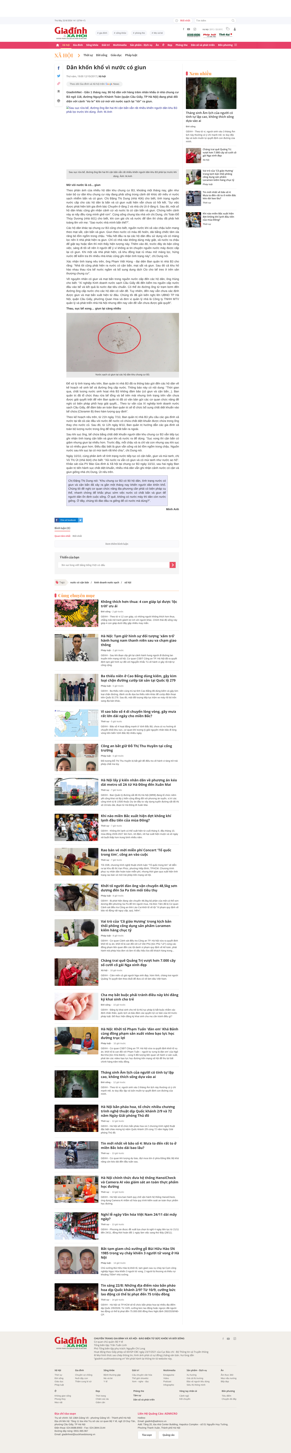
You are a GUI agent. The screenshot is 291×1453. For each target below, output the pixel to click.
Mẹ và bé (158, 33)
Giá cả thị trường (195, 1378)
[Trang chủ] (58, 45)
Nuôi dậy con (81, 1378)
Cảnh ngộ (184, 1396)
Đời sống (101, 55)
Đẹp (170, 45)
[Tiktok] (195, 29)
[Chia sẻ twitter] (58, 76)
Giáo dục (116, 55)
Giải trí (106, 45)
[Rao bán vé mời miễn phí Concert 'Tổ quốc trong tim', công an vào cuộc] (76, 861)
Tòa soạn (147, 1434)
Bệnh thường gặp (112, 1375)
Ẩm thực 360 (227, 1375)
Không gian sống (63, 1396)
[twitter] (80, 520)
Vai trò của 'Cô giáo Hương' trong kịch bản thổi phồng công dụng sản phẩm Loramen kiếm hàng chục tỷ (136, 925)
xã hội (127, 582)
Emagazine (168, 1375)
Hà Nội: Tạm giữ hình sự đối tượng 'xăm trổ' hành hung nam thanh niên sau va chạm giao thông (138, 640)
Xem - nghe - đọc (140, 1381)
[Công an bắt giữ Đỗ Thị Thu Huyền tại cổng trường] (76, 757)
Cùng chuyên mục (76, 595)
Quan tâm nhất (62, 536)
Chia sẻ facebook (68, 520)
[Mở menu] (235, 45)
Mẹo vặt (58, 1402)
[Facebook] (183, 29)
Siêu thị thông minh (196, 1385)
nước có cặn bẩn (79, 582)
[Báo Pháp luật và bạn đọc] (209, 35)
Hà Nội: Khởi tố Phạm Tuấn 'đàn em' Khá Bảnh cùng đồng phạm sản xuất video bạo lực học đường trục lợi (139, 1033)
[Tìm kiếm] (233, 20)
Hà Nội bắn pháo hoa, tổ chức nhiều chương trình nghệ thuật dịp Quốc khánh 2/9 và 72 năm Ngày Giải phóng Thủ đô (138, 1111)
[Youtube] (188, 29)
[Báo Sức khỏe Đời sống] (193, 35)
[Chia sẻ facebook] (58, 68)
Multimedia (120, 45)
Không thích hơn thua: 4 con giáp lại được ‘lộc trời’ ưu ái (139, 604)
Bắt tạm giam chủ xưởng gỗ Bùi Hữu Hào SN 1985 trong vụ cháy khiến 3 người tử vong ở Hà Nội (140, 1253)
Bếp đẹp (225, 1381)
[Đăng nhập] (234, 29)
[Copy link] (58, 83)
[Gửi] (173, 565)
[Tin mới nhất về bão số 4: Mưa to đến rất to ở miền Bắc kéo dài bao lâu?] (76, 1155)
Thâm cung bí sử (83, 1381)
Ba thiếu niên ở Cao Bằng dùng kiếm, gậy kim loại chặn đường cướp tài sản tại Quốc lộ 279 (138, 678)
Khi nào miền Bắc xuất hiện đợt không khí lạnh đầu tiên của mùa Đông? (136, 818)
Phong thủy (60, 1399)
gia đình (103, 33)
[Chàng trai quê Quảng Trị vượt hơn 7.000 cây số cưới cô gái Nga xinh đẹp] (76, 972)
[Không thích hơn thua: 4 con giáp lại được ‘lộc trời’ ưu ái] (76, 613)
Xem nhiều (200, 73)
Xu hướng (191, 1375)
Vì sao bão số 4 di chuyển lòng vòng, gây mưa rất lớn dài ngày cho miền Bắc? (138, 713)
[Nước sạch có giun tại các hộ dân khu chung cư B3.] (122, 342)
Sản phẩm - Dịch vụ (141, 45)
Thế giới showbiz (140, 1378)
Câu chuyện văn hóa (142, 1375)
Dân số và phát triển (203, 45)
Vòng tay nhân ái (188, 1391)
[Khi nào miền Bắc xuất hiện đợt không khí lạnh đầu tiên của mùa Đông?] (76, 827)
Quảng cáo (169, 1434)
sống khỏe (121, 33)
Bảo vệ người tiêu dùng (198, 1381)
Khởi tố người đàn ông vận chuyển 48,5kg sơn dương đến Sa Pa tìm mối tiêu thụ (139, 888)
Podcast (167, 1381)
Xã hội (66, 45)
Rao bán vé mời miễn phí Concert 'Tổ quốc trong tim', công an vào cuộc (136, 852)
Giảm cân (100, 1402)
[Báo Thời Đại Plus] (225, 35)
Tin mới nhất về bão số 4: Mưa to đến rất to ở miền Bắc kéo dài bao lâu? (138, 1145)
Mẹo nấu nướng (228, 1378)
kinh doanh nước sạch (106, 582)
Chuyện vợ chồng (83, 1375)
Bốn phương (225, 45)
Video (166, 1378)
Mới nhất (185, 20)
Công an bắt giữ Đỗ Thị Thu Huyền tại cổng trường (136, 748)
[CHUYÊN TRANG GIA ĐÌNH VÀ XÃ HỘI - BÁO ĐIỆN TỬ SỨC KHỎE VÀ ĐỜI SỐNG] (71, 33)
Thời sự (88, 55)
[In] (58, 101)
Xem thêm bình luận (116, 543)
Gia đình (78, 45)
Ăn (157, 45)
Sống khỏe (92, 45)
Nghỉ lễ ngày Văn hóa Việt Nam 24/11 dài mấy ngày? (139, 1216)
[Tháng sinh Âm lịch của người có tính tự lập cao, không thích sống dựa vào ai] (76, 1084)
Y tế (105, 1381)
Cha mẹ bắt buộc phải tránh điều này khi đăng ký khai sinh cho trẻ (139, 997)
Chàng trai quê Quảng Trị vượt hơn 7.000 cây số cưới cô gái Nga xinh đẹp (138, 962)
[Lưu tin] (58, 91)
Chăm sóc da (102, 1399)
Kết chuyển (184, 1399)
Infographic (168, 1385)
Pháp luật (131, 55)
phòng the (140, 33)
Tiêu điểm (226, 1396)
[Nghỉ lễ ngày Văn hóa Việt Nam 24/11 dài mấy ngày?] (76, 1226)
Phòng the (182, 45)
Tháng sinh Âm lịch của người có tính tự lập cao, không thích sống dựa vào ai (137, 1074)
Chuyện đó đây (229, 1399)
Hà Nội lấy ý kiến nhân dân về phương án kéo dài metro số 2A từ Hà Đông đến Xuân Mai (139, 782)
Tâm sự (137, 1395)
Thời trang (101, 1396)
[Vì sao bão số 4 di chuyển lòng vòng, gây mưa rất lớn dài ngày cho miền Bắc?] (76, 723)
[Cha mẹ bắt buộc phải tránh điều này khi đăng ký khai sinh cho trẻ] (76, 1006)
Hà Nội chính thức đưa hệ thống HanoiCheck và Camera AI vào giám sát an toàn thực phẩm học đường (139, 1182)
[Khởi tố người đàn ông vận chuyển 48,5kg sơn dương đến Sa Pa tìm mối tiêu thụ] (76, 897)
